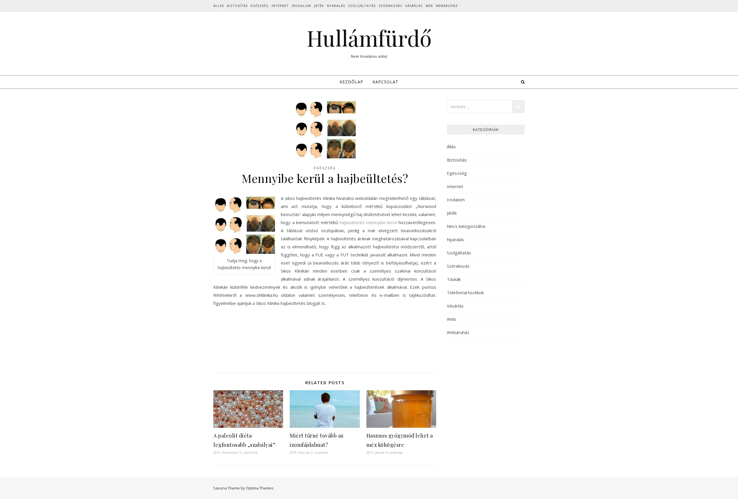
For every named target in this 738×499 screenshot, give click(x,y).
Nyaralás (336, 5)
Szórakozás (390, 5)
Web (429, 5)
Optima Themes (260, 488)
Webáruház (447, 5)
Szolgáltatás (362, 5)
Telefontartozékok (465, 292)
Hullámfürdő (369, 38)
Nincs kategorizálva (466, 226)
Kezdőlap (351, 82)
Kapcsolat (385, 82)
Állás (218, 5)
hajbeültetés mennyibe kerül (367, 222)
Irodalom (301, 5)
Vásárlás (414, 5)
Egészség (260, 5)
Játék (319, 5)
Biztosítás (237, 5)
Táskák (454, 279)
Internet (280, 5)
